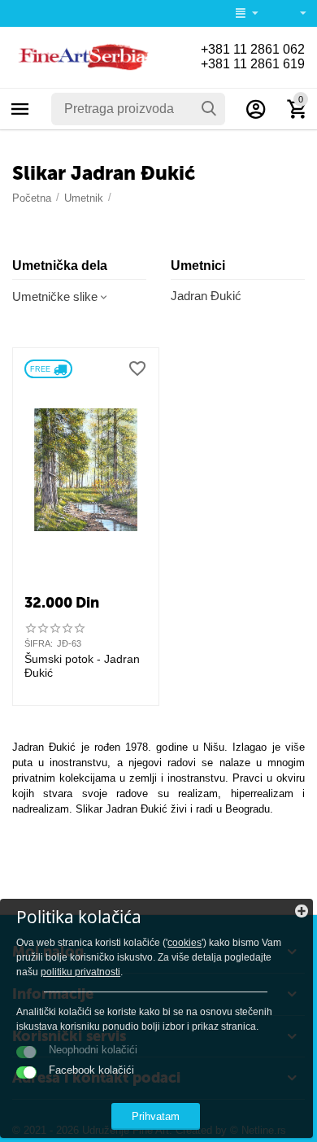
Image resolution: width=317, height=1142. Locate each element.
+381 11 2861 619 (253, 64)
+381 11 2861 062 (253, 49)
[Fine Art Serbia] (81, 56)
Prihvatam (156, 1116)
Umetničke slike (55, 296)
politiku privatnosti (80, 972)
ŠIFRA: (38, 643)
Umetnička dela (59, 265)
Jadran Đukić (206, 296)
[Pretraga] (209, 109)
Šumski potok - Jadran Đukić (82, 665)
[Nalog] (256, 109)
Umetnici (198, 265)
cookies (184, 942)
